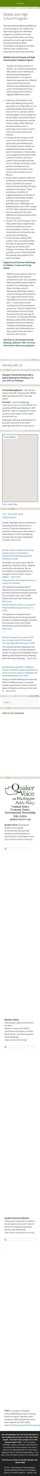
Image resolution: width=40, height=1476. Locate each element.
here (7, 413)
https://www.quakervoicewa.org (18, 839)
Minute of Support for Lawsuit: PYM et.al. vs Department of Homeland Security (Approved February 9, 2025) (18, 640)
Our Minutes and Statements (12, 515)
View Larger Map (9, 504)
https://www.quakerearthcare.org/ (19, 1232)
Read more (15, 540)
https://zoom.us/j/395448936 (19, 405)
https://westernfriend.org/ (15, 1040)
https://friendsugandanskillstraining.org (22, 1425)
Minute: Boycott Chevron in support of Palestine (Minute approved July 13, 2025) (19, 607)
